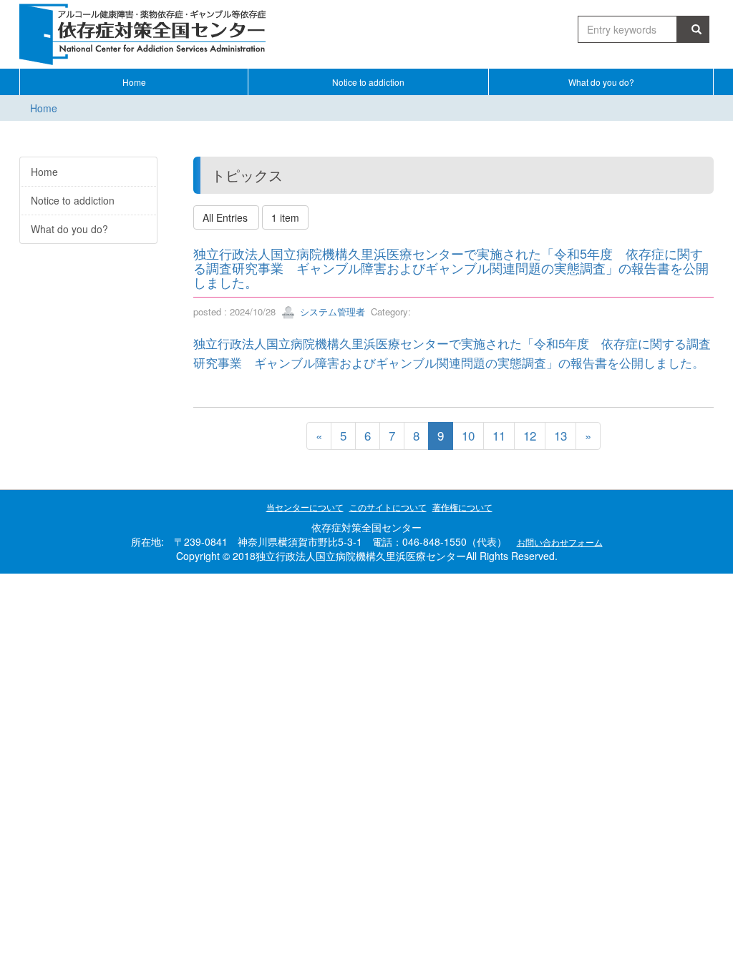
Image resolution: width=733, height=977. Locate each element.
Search (693, 29)
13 (560, 435)
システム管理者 (331, 311)
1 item (285, 217)
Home (43, 108)
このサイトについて (388, 507)
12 (529, 435)
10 (468, 435)
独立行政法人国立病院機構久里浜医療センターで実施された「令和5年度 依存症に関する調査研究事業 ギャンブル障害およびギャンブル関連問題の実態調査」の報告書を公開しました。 (451, 267)
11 (498, 435)
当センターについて (305, 507)
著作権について (462, 507)
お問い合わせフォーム (560, 542)
